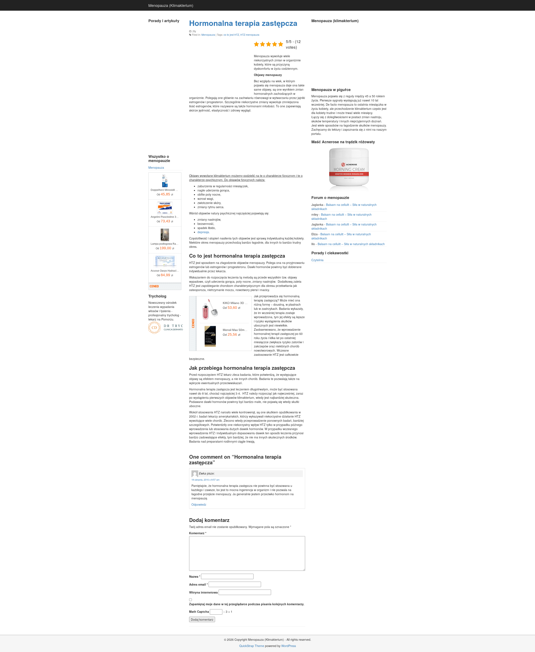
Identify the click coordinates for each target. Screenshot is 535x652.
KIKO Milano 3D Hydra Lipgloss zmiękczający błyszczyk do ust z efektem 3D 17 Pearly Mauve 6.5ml (235, 302)
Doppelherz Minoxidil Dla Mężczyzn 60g (165, 190)
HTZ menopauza (249, 34)
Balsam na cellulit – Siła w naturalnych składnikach (351, 244)
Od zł (165, 194)
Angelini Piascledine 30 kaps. (165, 216)
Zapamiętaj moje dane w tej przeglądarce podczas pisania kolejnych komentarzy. (246, 604)
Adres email (198, 584)
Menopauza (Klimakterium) (170, 5)
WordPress (288, 646)
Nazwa (194, 576)
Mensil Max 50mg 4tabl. (235, 329)
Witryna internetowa (203, 592)
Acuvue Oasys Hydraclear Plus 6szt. (165, 270)
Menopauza (156, 167)
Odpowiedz (198, 504)
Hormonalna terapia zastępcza (243, 22)
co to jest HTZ (231, 34)
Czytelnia (317, 260)
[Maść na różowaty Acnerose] (349, 168)
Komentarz (197, 533)
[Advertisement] (165, 87)
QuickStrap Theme (251, 646)
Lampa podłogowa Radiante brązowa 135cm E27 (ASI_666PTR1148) (165, 243)
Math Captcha (199, 611)
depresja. (203, 232)
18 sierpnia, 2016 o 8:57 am (205, 479)
